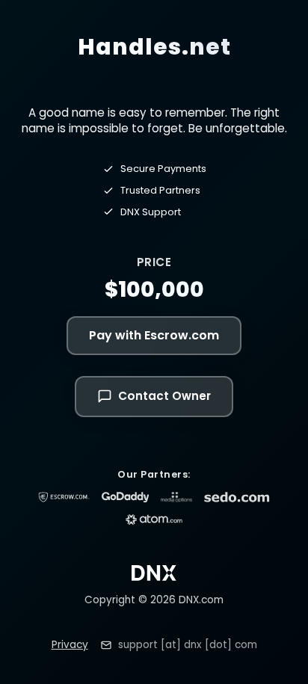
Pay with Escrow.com (154, 335)
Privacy (70, 645)
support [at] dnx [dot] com (187, 645)
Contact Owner (164, 396)
